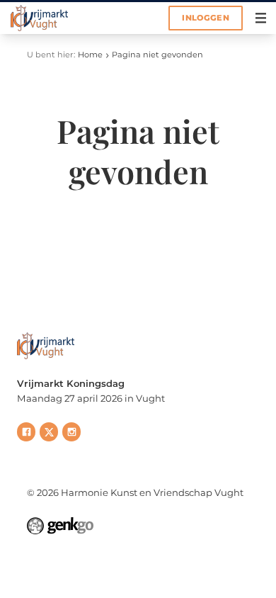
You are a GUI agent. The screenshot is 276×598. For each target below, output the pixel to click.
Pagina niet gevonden (157, 55)
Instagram (71, 431)
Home (90, 55)
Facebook (26, 431)
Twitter (49, 431)
